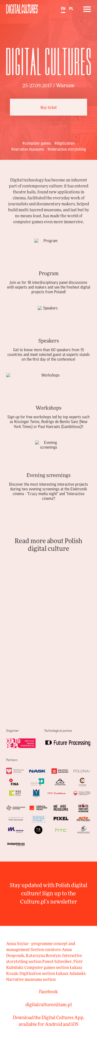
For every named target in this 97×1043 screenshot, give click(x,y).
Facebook (48, 992)
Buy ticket (49, 108)
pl (71, 9)
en (63, 9)
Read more (48, 267)
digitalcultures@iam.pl (48, 1005)
